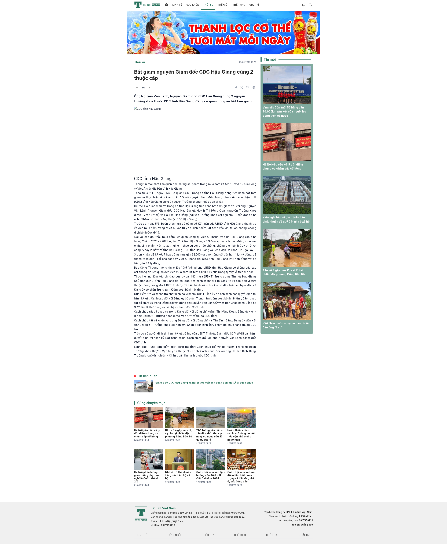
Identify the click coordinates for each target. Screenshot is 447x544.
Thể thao (238, 4)
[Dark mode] (303, 5)
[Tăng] (149, 87)
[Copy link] (247, 87)
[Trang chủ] (166, 5)
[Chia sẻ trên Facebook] (236, 87)
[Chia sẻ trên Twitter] (242, 87)
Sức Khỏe (192, 4)
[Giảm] (137, 87)
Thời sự (208, 4)
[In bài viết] (253, 87)
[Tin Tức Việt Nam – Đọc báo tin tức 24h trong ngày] (147, 4)
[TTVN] (141, 514)
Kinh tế (177, 4)
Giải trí (254, 4)
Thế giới (222, 4)
